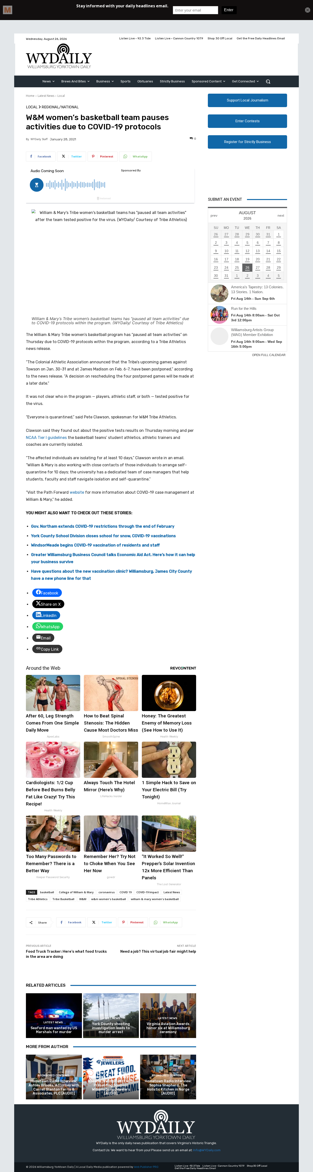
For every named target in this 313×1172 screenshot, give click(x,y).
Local (61, 96)
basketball (47, 892)
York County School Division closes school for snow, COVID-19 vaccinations (103, 536)
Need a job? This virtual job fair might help (158, 951)
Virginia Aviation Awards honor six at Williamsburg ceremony (168, 1028)
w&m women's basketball (108, 899)
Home (30, 96)
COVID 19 (126, 892)
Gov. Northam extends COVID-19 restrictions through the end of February (102, 526)
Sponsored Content (53, 1075)
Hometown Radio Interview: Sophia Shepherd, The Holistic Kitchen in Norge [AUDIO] (168, 1087)
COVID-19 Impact (147, 892)
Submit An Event (225, 199)
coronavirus (107, 892)
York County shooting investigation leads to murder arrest (111, 1028)
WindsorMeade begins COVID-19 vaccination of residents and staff (95, 545)
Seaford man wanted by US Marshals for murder (54, 1030)
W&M (82, 899)
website (77, 492)
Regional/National (60, 107)
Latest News (46, 96)
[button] (268, 81)
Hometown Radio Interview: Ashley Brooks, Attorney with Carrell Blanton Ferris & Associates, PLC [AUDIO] (54, 1087)
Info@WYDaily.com (207, 1150)
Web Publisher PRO (146, 1167)
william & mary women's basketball (155, 899)
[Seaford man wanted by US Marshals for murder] (54, 1015)
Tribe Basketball (63, 899)
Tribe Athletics (37, 899)
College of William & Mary (76, 892)
